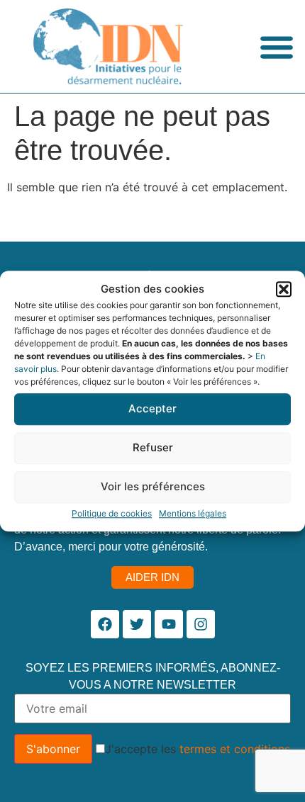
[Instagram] (201, 624)
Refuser (153, 447)
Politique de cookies (112, 513)
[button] (284, 290)
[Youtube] (169, 624)
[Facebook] (105, 624)
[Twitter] (137, 624)
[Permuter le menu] (276, 46)
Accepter (152, 408)
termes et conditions (234, 749)
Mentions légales (192, 513)
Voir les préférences (153, 486)
